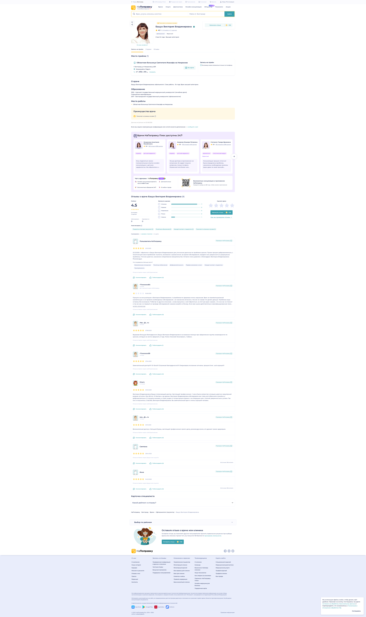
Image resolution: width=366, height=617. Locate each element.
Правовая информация (227, 612)
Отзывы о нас (136, 573)
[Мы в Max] (232, 551)
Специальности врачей (223, 562)
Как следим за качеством (203, 575)
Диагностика (178, 7)
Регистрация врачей (180, 568)
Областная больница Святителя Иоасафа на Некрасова (162, 63)
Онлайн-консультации (193, 7)
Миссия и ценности (138, 570)
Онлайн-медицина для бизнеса (202, 584)
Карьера (134, 568)
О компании (136, 562)
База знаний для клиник (182, 582)
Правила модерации (180, 579)
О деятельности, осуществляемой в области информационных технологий (154, 603)
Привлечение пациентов (182, 562)
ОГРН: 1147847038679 (138, 614)
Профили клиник (221, 573)
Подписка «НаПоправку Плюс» (202, 579)
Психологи (219, 7)
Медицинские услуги (223, 568)
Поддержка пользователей (161, 572)
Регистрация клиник (180, 565)
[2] (133, 209)
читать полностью (139, 306)
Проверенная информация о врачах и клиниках (161, 563)
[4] (136, 209)
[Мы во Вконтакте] (229, 551)
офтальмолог (161, 33)
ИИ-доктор (208, 7)
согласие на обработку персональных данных (339, 604)
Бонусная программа (159, 570)
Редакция (135, 579)
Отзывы (156, 49)
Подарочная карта (201, 588)
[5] (138, 209)
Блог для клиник (179, 573)
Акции (228, 7)
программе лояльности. (213, 536)
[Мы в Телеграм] (225, 551)
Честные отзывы (158, 567)
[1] (132, 209)
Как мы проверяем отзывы (220, 217)
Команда (197, 565)
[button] (160, 14)
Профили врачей (221, 570)
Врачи (160, 7)
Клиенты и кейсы (179, 576)
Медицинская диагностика (225, 565)
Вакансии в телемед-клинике (201, 569)
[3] (135, 209)
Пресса (134, 576)
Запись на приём (137, 49)
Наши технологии (200, 572)
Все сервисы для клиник (182, 570)
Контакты (135, 582)
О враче (148, 49)
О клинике (198, 562)
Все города (219, 576)
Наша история (136, 565)
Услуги (168, 7)
